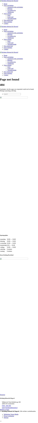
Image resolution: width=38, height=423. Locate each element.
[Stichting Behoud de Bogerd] (9, 1)
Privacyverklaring (9, 416)
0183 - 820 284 (6, 405)
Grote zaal (10, 17)
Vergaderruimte (11, 18)
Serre (8, 15)
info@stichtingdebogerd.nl (9, 407)
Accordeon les (11, 10)
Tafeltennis (10, 12)
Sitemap (6, 417)
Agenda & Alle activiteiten (15, 7)
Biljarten (9, 9)
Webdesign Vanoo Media (11, 414)
